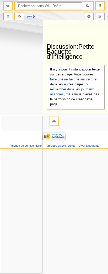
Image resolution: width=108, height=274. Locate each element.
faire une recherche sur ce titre (73, 79)
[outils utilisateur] (100, 5)
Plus (29, 16)
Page (8, 17)
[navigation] (8, 5)
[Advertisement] (77, 32)
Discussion (19, 17)
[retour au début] (54, 121)
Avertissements (89, 145)
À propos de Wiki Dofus (60, 145)
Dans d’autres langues (88, 17)
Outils (99, 17)
